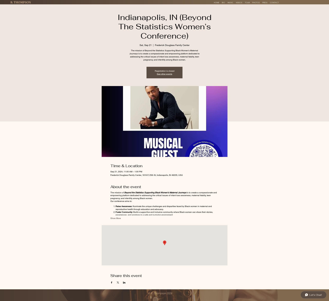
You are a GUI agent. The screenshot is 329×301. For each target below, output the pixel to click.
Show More (115, 218)
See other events (164, 74)
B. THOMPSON (20, 2)
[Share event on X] (118, 282)
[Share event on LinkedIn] (124, 282)
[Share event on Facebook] (111, 282)
